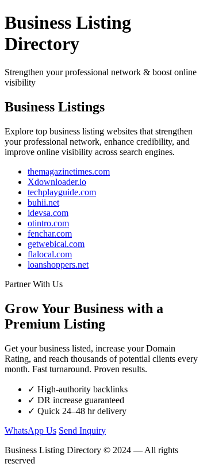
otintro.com (48, 223)
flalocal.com (50, 254)
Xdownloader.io (57, 182)
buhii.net (43, 202)
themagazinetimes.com (69, 171)
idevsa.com (48, 213)
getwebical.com (56, 244)
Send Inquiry (82, 430)
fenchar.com (50, 233)
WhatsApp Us (30, 430)
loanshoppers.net (58, 264)
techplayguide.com (62, 192)
